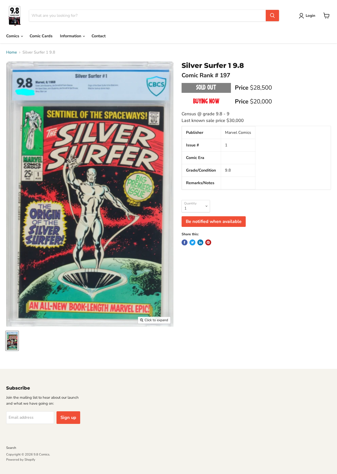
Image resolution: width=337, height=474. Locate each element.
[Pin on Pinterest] (208, 242)
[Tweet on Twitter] (192, 242)
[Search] (272, 15)
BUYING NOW (206, 101)
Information (71, 36)
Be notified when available (214, 221)
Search (11, 448)
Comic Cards (41, 36)
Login (310, 15)
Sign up (68, 417)
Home (11, 52)
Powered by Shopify (20, 459)
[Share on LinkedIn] (200, 242)
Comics (13, 36)
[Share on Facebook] (184, 242)
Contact (99, 36)
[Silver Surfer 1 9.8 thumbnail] (12, 341)
